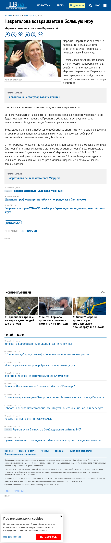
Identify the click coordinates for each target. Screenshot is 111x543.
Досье (58, 16)
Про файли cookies (12, 536)
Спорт (18, 15)
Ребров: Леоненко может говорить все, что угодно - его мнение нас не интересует (53, 408)
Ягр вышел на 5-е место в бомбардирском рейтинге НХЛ (44, 429)
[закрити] (61, 516)
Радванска (13, 222)
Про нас (8, 450)
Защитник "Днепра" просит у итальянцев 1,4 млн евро (36, 376)
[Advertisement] (55, 260)
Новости (42, 5)
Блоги (60, 5)
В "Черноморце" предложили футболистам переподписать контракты (46, 354)
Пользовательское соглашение (20, 454)
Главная (8, 15)
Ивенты (45, 450)
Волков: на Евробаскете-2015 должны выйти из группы (38, 344)
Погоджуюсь (48, 537)
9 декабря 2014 (30, 15)
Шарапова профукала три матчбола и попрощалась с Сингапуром (45, 199)
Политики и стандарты (80, 450)
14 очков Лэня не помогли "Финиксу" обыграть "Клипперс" (39, 386)
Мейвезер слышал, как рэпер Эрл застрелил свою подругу (39, 365)
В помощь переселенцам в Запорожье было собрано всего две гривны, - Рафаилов (54, 397)
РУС (97, 5)
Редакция (58, 450)
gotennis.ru (29, 231)
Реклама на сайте (27, 450)
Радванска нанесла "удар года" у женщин (34, 97)
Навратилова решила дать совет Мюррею (34, 178)
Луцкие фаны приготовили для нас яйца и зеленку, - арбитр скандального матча (52, 440)
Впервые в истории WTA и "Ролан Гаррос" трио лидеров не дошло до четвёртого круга (54, 210)
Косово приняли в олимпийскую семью (28, 419)
